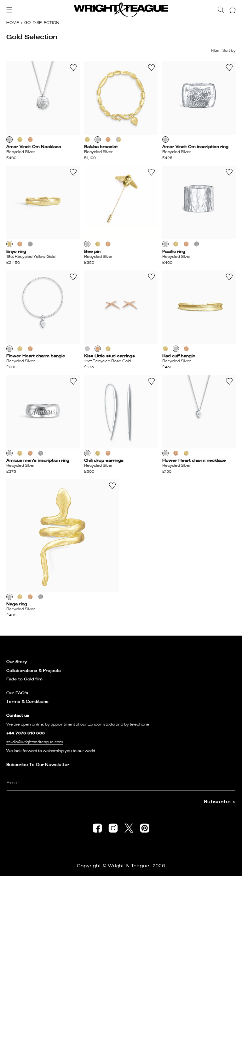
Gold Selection (41, 22)
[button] (9, 10)
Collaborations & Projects (33, 670)
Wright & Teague (129, 865)
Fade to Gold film (24, 679)
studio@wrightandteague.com (34, 741)
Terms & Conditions (27, 701)
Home (12, 22)
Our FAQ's (17, 693)
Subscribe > (219, 801)
